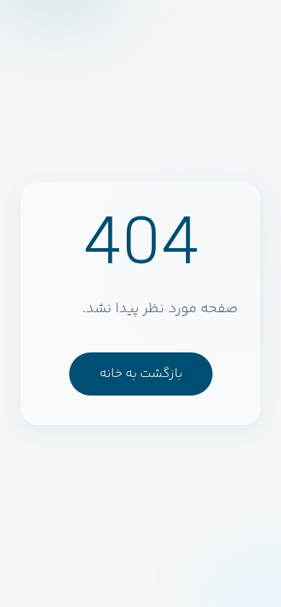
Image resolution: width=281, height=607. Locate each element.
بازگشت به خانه (140, 374)
